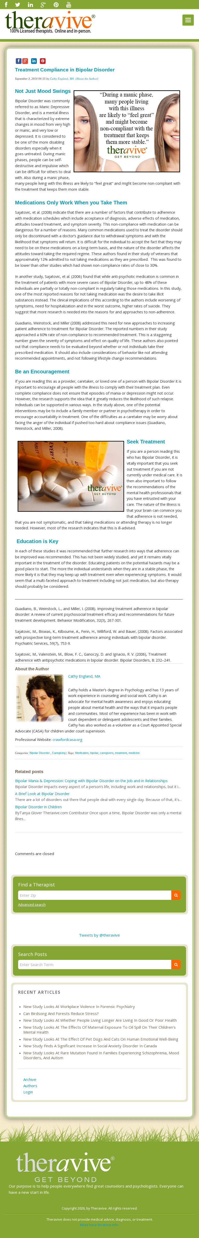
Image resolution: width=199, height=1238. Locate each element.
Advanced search (32, 904)
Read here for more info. (99, 1224)
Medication (82, 752)
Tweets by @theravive (99, 935)
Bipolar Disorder (40, 752)
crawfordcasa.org (67, 739)
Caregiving (59, 752)
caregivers (106, 752)
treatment (121, 752)
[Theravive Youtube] (68, 4)
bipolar (94, 752)
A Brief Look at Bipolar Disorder (42, 793)
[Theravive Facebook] (6, 4)
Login (28, 1091)
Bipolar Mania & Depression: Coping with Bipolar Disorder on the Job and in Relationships (91, 780)
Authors (30, 1085)
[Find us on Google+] (43, 4)
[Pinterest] (56, 4)
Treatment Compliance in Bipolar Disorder (65, 69)
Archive (29, 1079)
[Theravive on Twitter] (17, 4)
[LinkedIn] (30, 4)
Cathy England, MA (62, 78)
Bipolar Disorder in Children (38, 806)
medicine (134, 752)
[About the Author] (86, 78)
